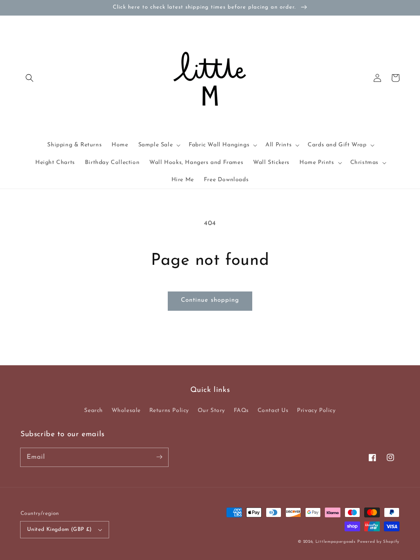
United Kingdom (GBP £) (59, 529)
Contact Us (273, 410)
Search (93, 410)
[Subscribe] (159, 457)
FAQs (241, 410)
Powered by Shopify (378, 542)
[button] (30, 78)
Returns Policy (169, 410)
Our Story (211, 410)
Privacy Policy (316, 410)
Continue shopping (210, 300)
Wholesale (126, 410)
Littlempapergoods (335, 542)
